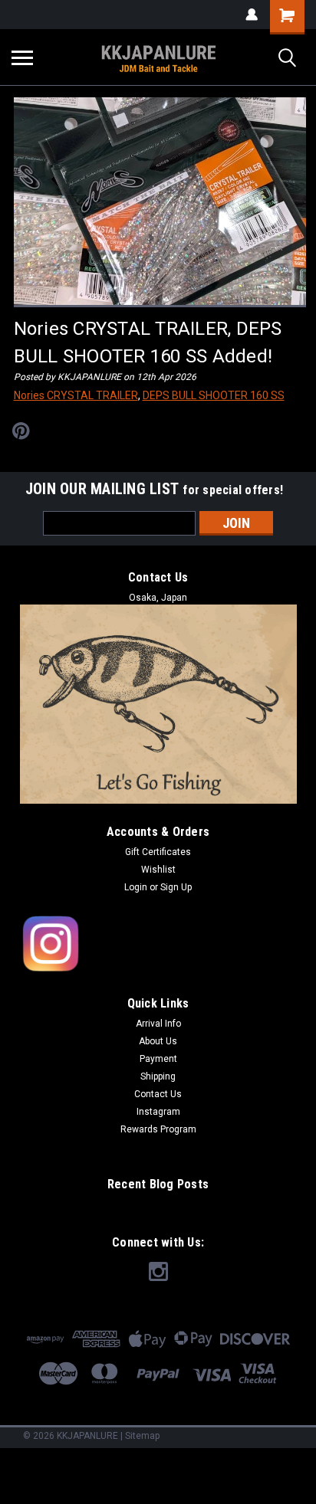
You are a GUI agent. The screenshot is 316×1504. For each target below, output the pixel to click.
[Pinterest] (21, 431)
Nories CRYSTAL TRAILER (76, 395)
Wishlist (158, 869)
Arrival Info (158, 1023)
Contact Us (158, 1094)
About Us (158, 1041)
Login (135, 887)
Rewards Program (158, 1129)
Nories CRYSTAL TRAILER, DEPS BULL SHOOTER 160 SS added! (148, 342)
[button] (158, 944)
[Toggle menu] (22, 57)
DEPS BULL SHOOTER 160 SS (214, 395)
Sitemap (142, 1435)
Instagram (158, 1111)
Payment (158, 1058)
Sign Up (176, 887)
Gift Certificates (158, 852)
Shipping (158, 1076)
